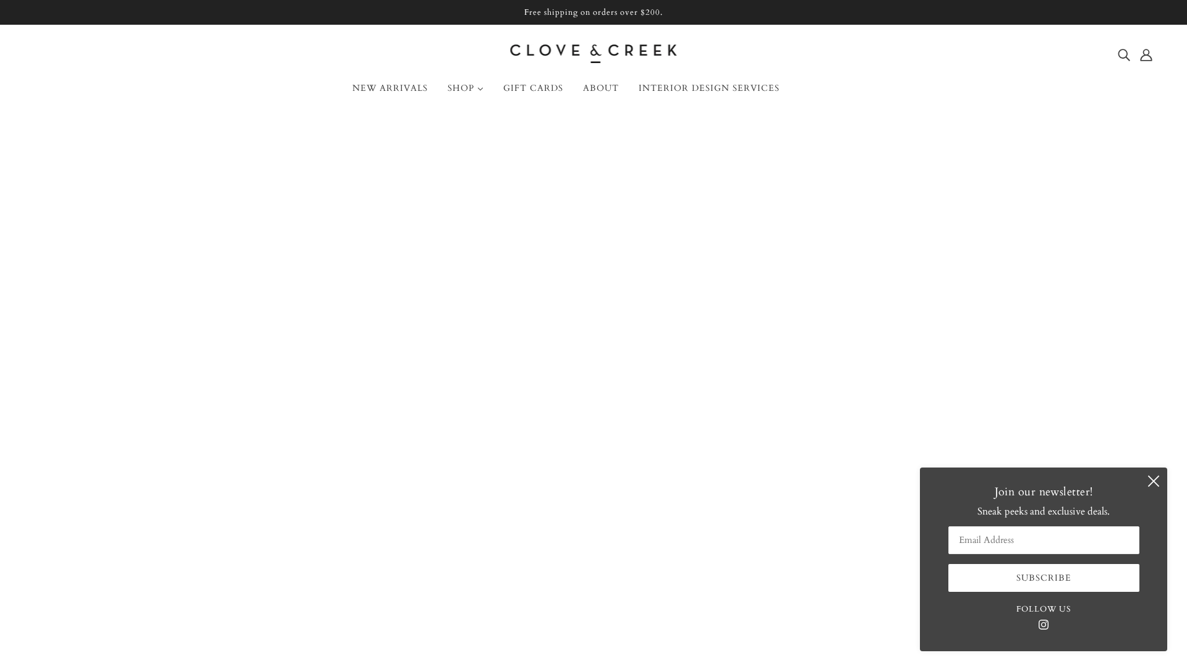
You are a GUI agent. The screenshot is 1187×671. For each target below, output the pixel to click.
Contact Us (63, 436)
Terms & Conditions (83, 525)
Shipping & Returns (81, 480)
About (53, 421)
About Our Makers (79, 451)
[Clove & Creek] (594, 60)
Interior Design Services (89, 465)
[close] (1153, 481)
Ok (1130, 465)
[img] (1124, 54)
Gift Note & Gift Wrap (89, 495)
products (696, 273)
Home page (561, 273)
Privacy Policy (69, 540)
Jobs (48, 510)
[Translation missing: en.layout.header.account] (1146, 54)
